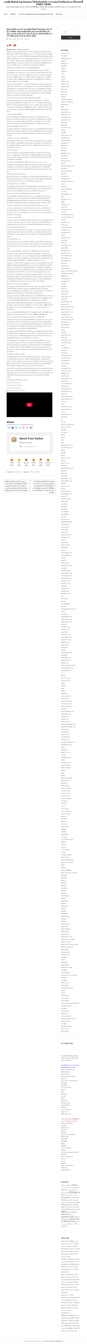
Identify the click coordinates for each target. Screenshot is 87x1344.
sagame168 (64, 542)
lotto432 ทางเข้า (66, 342)
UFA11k (63, 675)
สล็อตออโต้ (64, 926)
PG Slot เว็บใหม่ (66, 427)
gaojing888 (64, 248)
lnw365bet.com (66, 335)
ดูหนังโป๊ (63, 1154)
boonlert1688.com (67, 171)
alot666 (63, 130)
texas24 (63, 650)
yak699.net (64, 750)
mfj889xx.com (65, 373)
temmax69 (64, 647)
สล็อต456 (64, 878)
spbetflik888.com (66, 616)
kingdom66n (65, 304)
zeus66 (63, 755)
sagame (63, 540)
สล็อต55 (63, 880)
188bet (63, 68)
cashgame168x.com (67, 181)
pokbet (63, 488)
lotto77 (63, 345)
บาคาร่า (63, 806)
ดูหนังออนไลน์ (65, 780)
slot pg (63, 601)
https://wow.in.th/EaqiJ (14, 388)
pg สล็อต (63, 430)
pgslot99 (64, 465)
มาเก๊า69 (63, 844)
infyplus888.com (66, 278)
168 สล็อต (64, 56)
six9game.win (65, 588)
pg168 (63, 435)
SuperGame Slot (66, 640)
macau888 (27, 222)
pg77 (62, 440)
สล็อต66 (63, 883)
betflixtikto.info (66, 161)
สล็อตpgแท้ (64, 906)
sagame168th (65, 545)
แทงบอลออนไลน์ (66, 1026)
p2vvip (63, 412)
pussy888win (65, 514)
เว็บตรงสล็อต (65, 1001)
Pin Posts (59, 14)
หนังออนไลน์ (65, 965)
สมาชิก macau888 (33, 472)
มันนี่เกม (63, 842)
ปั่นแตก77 (64, 821)
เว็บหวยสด (64, 1013)
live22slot (64, 332)
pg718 (63, 437)
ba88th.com (64, 145)
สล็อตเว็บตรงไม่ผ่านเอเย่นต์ (69, 944)
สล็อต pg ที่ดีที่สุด (66, 870)
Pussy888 (64, 509)
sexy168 (63, 560)
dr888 (63, 202)
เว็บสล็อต (64, 1008)
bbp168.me (64, 156)
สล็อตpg (63, 903)
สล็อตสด (63, 921)
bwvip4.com (64, 176)
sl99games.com (66, 593)
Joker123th (71, 1190)
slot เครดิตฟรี (65, 604)
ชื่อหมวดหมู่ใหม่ (66, 768)
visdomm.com (65, 734)
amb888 (63, 132)
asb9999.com (65, 138)
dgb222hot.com (66, 199)
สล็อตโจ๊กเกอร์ (65, 954)
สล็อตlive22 (64, 901)
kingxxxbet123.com (67, 309)
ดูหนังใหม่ (64, 783)
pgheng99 (64, 1094)
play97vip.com (65, 486)
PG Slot (63, 422)
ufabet (63, 691)
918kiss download (66, 99)
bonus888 (64, 168)
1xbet (62, 74)
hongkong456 (65, 268)
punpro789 (64, 501)
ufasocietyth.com (66, 704)
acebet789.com (66, 117)
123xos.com (65, 53)
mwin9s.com (65, 386)
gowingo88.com (66, 261)
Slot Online (64, 599)
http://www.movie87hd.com (69, 1081)
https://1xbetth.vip (67, 1156)
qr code (63, 517)
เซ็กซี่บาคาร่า (65, 983)
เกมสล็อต (64, 980)
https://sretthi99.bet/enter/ (69, 271)
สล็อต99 (63, 898)
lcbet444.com (65, 322)
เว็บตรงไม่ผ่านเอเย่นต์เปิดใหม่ (70, 1003)
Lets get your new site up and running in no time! (35, 14)
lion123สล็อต (65, 325)
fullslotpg (64, 240)
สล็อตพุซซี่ (64, 913)
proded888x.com (66, 494)
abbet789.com (65, 112)
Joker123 (64, 289)
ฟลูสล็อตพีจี (64, 834)
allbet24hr (64, 125)
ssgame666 (64, 632)
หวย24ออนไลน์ (65, 972)
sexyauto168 (65, 563)
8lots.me (64, 94)
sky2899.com (65, 591)
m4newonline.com (66, 355)
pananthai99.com (66, 414)
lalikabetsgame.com (67, 319)
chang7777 (64, 186)
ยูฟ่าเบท (63, 847)
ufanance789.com (66, 701)
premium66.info (66, 491)
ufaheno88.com (66, 696)
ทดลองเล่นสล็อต (66, 788)
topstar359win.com (67, 668)
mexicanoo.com (66, 371)
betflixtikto (64, 158)
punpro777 (64, 1112)
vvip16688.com (65, 737)
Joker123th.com (66, 296)
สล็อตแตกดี (64, 949)
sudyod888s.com (66, 637)
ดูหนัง (62, 773)
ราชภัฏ (63, 852)
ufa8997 (63, 686)
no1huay (63, 401)
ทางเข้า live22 (65, 793)
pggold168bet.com (67, 445)
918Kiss (63, 97)
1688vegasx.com (66, 58)
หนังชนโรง (64, 962)
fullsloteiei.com (66, 237)
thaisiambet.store (66, 652)
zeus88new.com (66, 757)
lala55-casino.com (67, 317)
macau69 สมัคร (66, 358)
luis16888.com (65, 348)
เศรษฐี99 (63, 1024)
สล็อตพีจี (63, 911)
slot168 (63, 606)
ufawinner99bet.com (67, 711)
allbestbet (64, 122)
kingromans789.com (67, 307)
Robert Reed (12, 39)
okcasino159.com (66, 406)
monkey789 (64, 381)
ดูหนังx (63, 775)
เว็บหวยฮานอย (65, 1021)
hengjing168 (65, 266)
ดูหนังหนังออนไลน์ (66, 778)
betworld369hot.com (67, 166)
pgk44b (63, 453)
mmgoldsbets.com (67, 378)
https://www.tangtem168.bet (70, 1152)
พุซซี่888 (63, 832)
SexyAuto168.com (66, 565)
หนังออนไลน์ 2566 (66, 967)
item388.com (65, 281)
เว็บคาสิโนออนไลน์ (67, 988)
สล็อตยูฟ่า (64, 919)
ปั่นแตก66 (64, 819)
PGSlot (63, 455)
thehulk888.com (66, 657)
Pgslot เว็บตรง (65, 458)
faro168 (63, 212)
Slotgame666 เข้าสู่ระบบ (68, 609)
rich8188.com (65, 524)
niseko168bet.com (67, 396)
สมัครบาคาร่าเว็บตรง (67, 862)
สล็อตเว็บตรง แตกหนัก (68, 939)
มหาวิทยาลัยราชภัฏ (67, 839)
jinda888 (63, 286)
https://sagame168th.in (68, 1076)
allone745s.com (66, 127)
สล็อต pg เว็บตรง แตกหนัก (69, 873)
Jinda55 (63, 284)
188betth (64, 71)
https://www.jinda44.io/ (68, 1134)
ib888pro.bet (65, 276)
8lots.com (64, 89)
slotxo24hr (64, 614)
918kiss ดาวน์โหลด (67, 102)
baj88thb (63, 150)
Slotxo (63, 611)
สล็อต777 (64, 885)
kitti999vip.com (66, 314)
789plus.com (65, 81)
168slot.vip (64, 63)
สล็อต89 (63, 890)
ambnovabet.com (66, 135)
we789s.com (65, 739)
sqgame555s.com (66, 619)
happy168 (64, 263)
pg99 (62, 442)
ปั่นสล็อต (63, 816)
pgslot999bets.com (67, 468)
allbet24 (63, 1163)
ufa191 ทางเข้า (65, 678)
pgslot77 (64, 460)
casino (63, 184)
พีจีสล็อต (63, 829)
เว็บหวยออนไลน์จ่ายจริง (68, 1018)
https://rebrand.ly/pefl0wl (15, 385)
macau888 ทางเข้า (41, 162)
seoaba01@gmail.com (30, 446)
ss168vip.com (65, 627)
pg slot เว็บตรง (69, 1195)
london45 (64, 337)
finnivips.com (65, 222)
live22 (63, 330)
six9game (64, 586)
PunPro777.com (66, 499)
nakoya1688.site (66, 391)
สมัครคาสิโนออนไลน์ (67, 860)
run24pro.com (65, 537)
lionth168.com (65, 327)
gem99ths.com (65, 250)
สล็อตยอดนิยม (65, 916)
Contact (13, 14)
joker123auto (65, 291)
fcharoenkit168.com (67, 214)
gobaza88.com (65, 258)
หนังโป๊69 (64, 970)
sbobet (63, 550)
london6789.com (66, 340)
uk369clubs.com (66, 714)
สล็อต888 (64, 888)
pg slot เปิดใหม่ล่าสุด (67, 424)
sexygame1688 (65, 570)
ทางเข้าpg (64, 801)
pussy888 (64, 1083)
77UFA (63, 79)
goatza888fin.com (67, 255)
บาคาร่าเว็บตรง (66, 814)
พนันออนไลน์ (65, 826)
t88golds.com (65, 642)
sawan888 (64, 547)
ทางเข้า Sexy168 (66, 798)
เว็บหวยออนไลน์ (66, 1016)
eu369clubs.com (66, 209)
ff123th (63, 220)
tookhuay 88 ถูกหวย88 (68, 665)
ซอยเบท (63, 770)
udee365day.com (66, 670)
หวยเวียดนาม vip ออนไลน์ (69, 975)
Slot (62, 596)
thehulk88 (64, 655)
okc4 (62, 404)
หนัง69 (63, 960)
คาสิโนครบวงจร (66, 762)
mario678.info (65, 363)
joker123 (63, 1078)
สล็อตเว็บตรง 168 (66, 937)
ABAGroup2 (64, 109)
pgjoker (63, 450)
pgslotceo (64, 471)
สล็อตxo (63, 908)
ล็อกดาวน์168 (65, 857)
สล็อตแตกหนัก (65, 952)
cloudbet (64, 191)
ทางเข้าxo (64, 803)
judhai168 (64, 299)
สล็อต (62, 865)
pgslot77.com (65, 463)
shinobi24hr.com (66, 578)
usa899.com (65, 716)
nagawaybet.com (66, 389)
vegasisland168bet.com (68, 724)
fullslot (63, 235)
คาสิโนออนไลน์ (65, 765)
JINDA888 (64, 1141)
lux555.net (64, 350)
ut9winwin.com (65, 721)
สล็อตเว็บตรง (65, 931)
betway (63, 163)
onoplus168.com (66, 409)
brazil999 (64, 173)
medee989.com (66, 368)
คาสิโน (63, 760)
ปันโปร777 (64, 824)
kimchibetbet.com (66, 301)
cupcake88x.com (66, 194)
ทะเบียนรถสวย (65, 791)
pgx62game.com (66, 478)
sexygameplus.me (66, 573)
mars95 (63, 366)
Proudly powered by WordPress (33, 1341)
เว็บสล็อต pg (65, 1011)
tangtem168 (65, 645)
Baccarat (64, 148)
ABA (62, 107)
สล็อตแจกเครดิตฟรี (67, 947)
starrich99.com (66, 634)
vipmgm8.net (65, 729)
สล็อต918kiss (65, 896)
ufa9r (62, 688)
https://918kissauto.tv (68, 1069)
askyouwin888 (65, 140)
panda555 (64, 417)
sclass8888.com (66, 555)
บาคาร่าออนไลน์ (66, 811)
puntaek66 (64, 504)
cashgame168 (65, 179)
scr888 (63, 558)
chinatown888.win (66, 189)
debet (63, 197)
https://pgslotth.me (67, 1165)
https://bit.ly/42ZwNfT (14, 382)
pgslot (63, 1143)
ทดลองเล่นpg (65, 785)
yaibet (63, 747)
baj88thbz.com (65, 153)
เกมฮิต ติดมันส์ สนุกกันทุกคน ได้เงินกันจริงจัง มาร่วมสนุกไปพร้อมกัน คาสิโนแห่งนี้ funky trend (43, 3)
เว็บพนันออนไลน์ (66, 1006)
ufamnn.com (65, 698)
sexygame (64, 568)
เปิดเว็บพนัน (64, 985)
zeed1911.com (65, 752)
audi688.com (65, 143)
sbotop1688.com (66, 552)
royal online (64, 532)
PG (68, 1193)
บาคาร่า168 (64, 809)
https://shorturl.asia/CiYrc (17, 390)
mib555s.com (65, 376)
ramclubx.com (65, 519)
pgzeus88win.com (66, 481)
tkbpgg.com (64, 663)
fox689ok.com (65, 230)
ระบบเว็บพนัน (65, 849)
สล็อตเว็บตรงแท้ (66, 942)
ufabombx (64, 693)
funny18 (63, 243)
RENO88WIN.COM (66, 522)
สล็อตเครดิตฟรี (65, 929)
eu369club (64, 207)
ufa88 (63, 683)
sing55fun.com (65, 581)
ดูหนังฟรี (63, 1107)
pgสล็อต (63, 483)
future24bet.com (66, 245)
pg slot (63, 1089)
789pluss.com (65, 86)
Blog (5, 14)
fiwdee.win (64, 225)
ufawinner (64, 709)
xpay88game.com (66, 744)
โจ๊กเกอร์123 (65, 1029)
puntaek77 (64, 506)
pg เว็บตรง (64, 432)
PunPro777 (64, 496)
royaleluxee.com (66, 535)
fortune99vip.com (66, 227)
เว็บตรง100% (65, 995)
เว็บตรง (63, 990)
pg (62, 419)
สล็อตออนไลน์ (65, 924)
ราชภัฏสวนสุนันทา (66, 855)
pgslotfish (64, 473)
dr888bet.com (65, 204)
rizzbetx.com (65, 527)
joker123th (64, 294)
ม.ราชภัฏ (64, 837)
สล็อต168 (64, 875)
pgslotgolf (64, 476)
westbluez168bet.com (68, 742)
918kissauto (65, 104)
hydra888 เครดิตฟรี (67, 273)
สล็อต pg (63, 867)
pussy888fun (65, 511)
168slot (63, 61)
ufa (62, 673)
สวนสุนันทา (64, 957)
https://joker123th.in (67, 1123)
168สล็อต (64, 66)
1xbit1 (63, 76)
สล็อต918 (64, 893)
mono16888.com (66, 383)
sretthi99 (64, 624)
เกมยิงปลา (64, 978)
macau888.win (17, 472)
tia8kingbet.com (66, 660)
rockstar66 (64, 529)
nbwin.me (64, 394)
